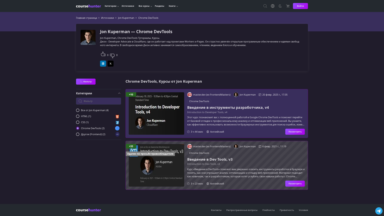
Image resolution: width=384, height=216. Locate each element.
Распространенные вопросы (242, 210)
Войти (300, 5)
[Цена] (288, 6)
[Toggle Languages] (273, 6)
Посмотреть (295, 131)
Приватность (287, 210)
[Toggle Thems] (280, 6)
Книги (172, 5)
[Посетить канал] (378, 210)
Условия (303, 210)
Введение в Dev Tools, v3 (210, 159)
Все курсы (144, 5)
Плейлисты (268, 210)
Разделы (159, 5)
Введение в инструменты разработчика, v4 (228, 107)
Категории (110, 5)
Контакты (216, 210)
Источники (128, 5)
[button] (103, 53)
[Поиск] (265, 6)
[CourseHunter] (88, 6)
